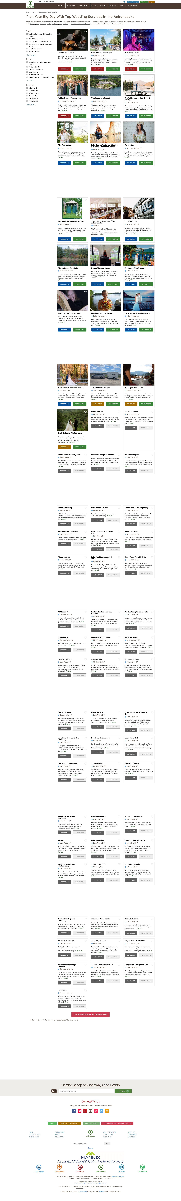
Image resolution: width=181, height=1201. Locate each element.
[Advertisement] (90, 1057)
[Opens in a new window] (38, 1169)
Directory (33, 12)
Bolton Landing (34, 93)
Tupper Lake (33, 101)
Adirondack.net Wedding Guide (47, 12)
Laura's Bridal (97, 411)
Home (28, 12)
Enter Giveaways (133, 2)
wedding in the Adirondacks (53, 21)
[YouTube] (79, 1111)
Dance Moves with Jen (100, 268)
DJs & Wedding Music (36, 39)
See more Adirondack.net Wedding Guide (90, 1014)
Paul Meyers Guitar (66, 53)
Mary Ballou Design (66, 941)
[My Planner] (107, 1111)
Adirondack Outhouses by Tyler (71, 221)
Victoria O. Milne (98, 864)
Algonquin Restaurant (134, 388)
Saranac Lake (33, 91)
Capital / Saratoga (35, 67)
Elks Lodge (62, 990)
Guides (122, 6)
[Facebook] (74, 1111)
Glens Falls (32, 96)
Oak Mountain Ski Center (135, 840)
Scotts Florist (96, 763)
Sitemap (90, 1148)
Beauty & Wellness (35, 49)
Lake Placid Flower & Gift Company (68, 738)
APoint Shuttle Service (100, 388)
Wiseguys (62, 840)
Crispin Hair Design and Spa (136, 965)
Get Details (64, 69)
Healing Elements (98, 816)
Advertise (143, 2)
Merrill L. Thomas (132, 763)
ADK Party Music (132, 53)
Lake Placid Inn (97, 840)
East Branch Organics (100, 738)
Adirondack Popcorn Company (66, 919)
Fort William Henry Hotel (101, 53)
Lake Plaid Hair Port (99, 508)
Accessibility (83, 1191)
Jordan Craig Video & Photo (136, 612)
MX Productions (64, 612)
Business (113, 6)
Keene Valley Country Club (69, 455)
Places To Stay (34, 1134)
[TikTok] (96, 1111)
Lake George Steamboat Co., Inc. (138, 313)
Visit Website (79, 69)
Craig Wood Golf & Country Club (136, 713)
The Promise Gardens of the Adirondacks (103, 222)
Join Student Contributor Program (117, 1123)
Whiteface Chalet (132, 659)
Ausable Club (96, 659)
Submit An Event (91, 1123)
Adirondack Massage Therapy (67, 965)
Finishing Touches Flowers (102, 313)
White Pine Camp (65, 508)
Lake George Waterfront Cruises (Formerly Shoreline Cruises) (104, 146)
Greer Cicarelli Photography (136, 508)
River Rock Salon (65, 659)
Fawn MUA (129, 145)
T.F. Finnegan (63, 637)
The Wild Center (65, 712)
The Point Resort (132, 411)
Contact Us (107, 1137)
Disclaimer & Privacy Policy (81, 1183)
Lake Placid (33, 88)
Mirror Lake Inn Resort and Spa (102, 532)
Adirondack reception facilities (80, 24)
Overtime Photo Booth (100, 919)
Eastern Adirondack (36, 70)
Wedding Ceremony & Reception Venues (40, 35)
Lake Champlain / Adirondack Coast (41, 77)
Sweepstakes (132, 1134)
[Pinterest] (85, 1111)
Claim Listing (113, 426)
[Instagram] (90, 1111)
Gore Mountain (34, 72)
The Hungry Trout (98, 941)
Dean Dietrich (97, 712)
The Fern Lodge (64, 145)
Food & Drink (83, 6)
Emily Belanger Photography (70, 433)
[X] (101, 1111)
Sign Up (122, 1091)
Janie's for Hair (131, 531)
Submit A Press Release (69, 1123)
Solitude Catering (132, 919)
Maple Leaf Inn (64, 557)
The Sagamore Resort (100, 98)
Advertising (132, 1137)
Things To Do (71, 6)
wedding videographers (54, 24)
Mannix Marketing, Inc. (118, 1176)
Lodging (60, 6)
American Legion (132, 455)
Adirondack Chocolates (68, 531)
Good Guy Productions (100, 637)
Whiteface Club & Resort (135, 268)
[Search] (107, 1143)
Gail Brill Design (131, 637)
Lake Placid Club (131, 738)
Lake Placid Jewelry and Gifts (101, 558)
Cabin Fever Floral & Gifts (135, 557)
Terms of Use (92, 1183)
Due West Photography (67, 763)
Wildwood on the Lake (134, 816)
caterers (65, 24)
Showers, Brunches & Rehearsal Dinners (40, 45)
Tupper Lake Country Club (102, 965)
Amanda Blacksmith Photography (66, 865)
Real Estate (59, 1137)
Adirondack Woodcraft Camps (70, 388)
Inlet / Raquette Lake (36, 75)
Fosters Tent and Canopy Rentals (101, 612)
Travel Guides (108, 1134)
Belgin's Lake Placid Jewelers (66, 817)
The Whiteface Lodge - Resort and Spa (137, 99)
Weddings (103, 6)
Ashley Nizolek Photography (70, 98)
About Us (131, 1132)
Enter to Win (132, 6)
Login (151, 2)
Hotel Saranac (131, 221)
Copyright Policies (102, 1183)
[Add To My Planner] (85, 31)
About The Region (109, 1132)
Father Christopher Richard (102, 455)
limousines (43, 24)
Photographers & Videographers (40, 42)
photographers (34, 24)
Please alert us (79, 1188)
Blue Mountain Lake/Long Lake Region (40, 63)
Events (93, 6)
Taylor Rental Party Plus (135, 941)
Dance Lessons (34, 52)
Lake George (33, 99)
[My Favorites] (124, 2)
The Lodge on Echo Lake (68, 268)
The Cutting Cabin (132, 864)
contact (101, 1191)
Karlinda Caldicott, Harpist (69, 313)
